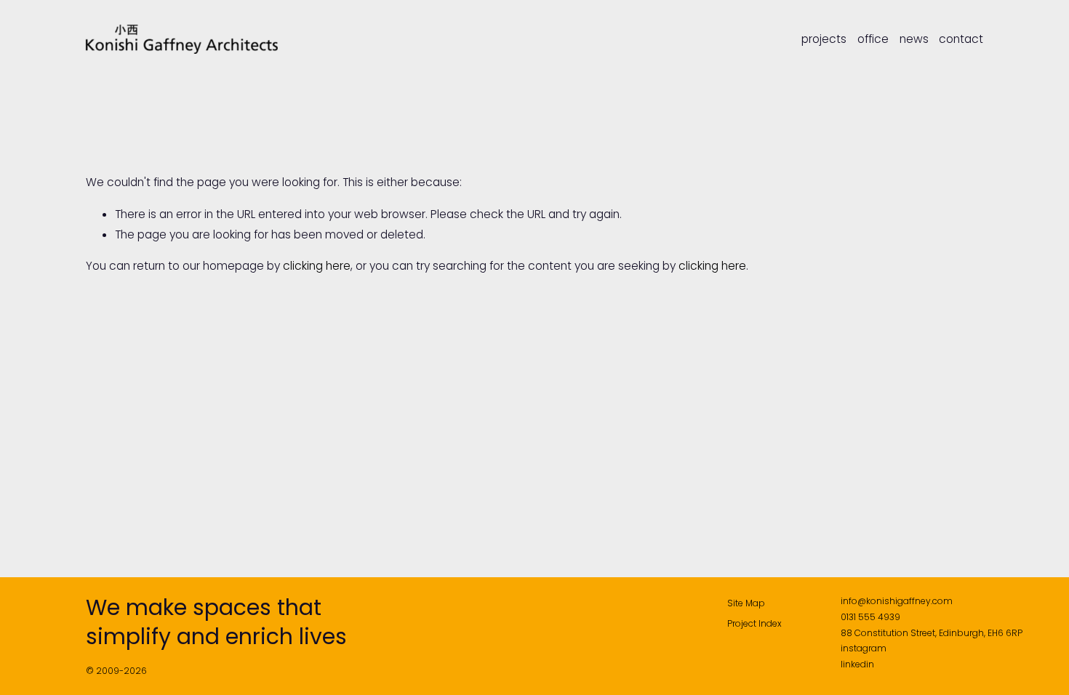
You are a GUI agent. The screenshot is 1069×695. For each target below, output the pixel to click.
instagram (863, 648)
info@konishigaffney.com (897, 601)
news (914, 39)
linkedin (857, 664)
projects (823, 39)
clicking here (317, 265)
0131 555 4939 (870, 617)
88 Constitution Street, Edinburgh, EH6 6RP (931, 633)
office (873, 39)
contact (961, 39)
